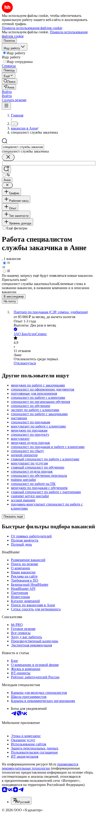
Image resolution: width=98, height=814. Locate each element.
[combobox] (23, 147)
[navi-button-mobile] (6, 106)
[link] (9, 81)
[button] (7, 92)
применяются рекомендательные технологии (40, 766)
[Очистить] (8, 157)
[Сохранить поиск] (6, 169)
